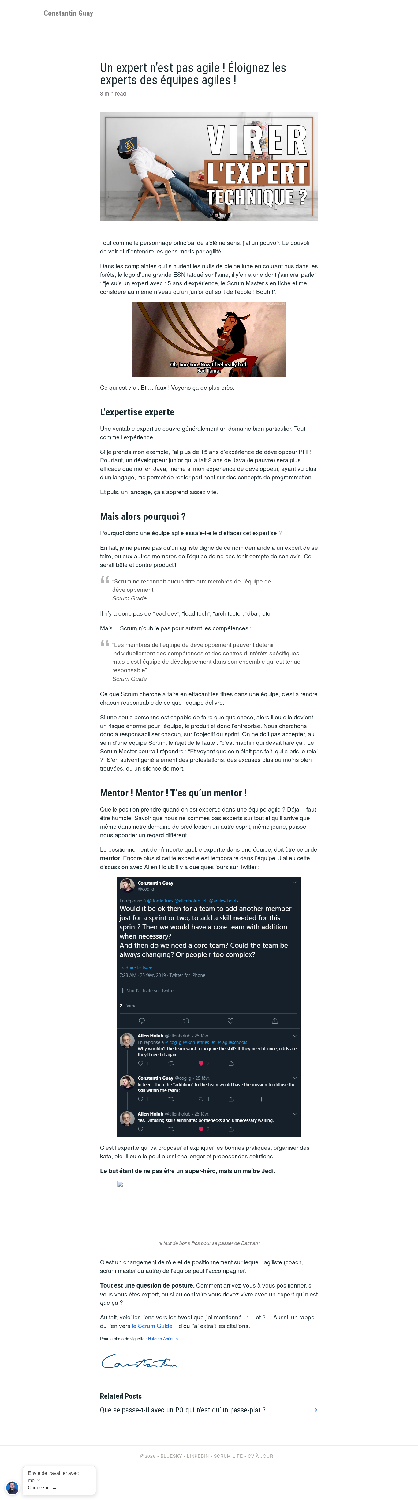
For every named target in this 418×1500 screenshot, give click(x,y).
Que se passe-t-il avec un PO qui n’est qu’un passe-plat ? (183, 1410)
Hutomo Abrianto (163, 1338)
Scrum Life (228, 1456)
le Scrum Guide (152, 1325)
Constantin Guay (68, 13)
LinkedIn (198, 1456)
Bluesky (171, 1456)
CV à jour (260, 1456)
